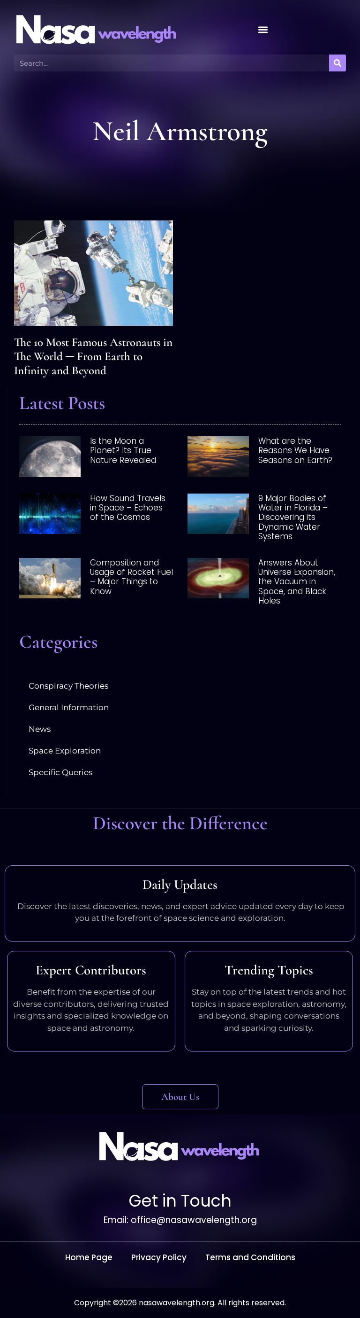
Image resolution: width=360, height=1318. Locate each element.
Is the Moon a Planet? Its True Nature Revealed (123, 450)
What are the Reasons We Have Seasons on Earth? (295, 450)
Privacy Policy (159, 1257)
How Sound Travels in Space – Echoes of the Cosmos (127, 508)
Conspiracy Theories (68, 685)
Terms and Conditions (250, 1257)
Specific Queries (60, 772)
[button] (263, 30)
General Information (69, 707)
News (40, 729)
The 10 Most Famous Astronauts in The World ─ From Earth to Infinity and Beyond (93, 356)
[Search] (337, 63)
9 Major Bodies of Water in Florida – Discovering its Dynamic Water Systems (293, 517)
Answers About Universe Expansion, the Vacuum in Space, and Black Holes (296, 582)
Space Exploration (65, 750)
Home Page (88, 1257)
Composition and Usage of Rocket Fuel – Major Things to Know (131, 577)
